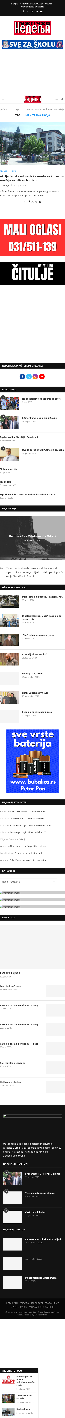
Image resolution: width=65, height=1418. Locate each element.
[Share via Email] (40, 201)
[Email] (41, 11)
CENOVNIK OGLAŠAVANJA (31, 4)
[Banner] (32, 906)
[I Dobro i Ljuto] (32, 947)
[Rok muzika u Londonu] (55, 1067)
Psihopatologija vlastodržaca (40, 1277)
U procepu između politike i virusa (28, 846)
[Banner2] (32, 899)
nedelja (6, 185)
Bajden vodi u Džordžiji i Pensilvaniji (19, 437)
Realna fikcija (23, 1409)
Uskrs (3, 825)
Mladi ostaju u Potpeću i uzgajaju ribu (42, 596)
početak (4, 109)
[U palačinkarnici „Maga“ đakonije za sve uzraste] (9, 620)
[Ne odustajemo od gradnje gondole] (9, 403)
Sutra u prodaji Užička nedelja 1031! (29, 832)
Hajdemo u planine (10, 1082)
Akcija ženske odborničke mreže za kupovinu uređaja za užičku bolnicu (32, 178)
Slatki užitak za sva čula (35, 692)
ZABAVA (33, 1306)
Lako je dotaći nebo (10, 986)
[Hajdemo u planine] (55, 1087)
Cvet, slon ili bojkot (35, 1212)
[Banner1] (32, 892)
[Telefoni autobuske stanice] (12, 1197)
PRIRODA (24, 1303)
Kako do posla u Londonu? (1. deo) (19, 1043)
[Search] (61, 99)
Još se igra (5, 481)
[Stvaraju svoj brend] (9, 678)
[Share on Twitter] (32, 201)
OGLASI (48, 4)
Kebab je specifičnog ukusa (37, 711)
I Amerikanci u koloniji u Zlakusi (39, 417)
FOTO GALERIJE (46, 1306)
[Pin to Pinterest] (36, 201)
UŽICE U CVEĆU (19, 1306)
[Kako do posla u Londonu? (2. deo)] (55, 1029)
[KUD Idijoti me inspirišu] (9, 659)
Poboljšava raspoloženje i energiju (28, 860)
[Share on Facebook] (29, 201)
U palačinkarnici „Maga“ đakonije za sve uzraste (41, 617)
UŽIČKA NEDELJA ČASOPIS (32, 7)
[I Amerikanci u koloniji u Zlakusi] (9, 422)
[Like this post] (25, 201)
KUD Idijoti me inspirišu (35, 654)
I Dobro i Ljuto (10, 973)
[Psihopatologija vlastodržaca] (12, 1282)
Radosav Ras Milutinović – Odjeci (32, 536)
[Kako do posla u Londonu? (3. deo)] (55, 1010)
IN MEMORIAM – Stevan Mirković (29, 811)
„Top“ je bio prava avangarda (38, 635)
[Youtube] (37, 11)
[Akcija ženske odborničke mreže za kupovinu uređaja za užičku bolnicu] (32, 143)
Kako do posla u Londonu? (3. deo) (19, 1005)
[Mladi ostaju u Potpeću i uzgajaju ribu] (9, 601)
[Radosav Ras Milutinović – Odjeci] (12, 1244)
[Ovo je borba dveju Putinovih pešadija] (9, 454)
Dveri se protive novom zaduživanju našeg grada (25, 1380)
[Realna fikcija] (8, 1412)
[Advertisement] (32, 74)
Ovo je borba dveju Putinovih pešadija (43, 449)
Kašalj (21, 839)
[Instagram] (32, 11)
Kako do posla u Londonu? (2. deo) (19, 1024)
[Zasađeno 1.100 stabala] (8, 1398)
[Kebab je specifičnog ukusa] (9, 716)
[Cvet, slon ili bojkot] (12, 1217)
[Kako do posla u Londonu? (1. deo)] (55, 1048)
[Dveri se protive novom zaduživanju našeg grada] (8, 1379)
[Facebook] (23, 11)
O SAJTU (14, 4)
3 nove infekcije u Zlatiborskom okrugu (30, 825)
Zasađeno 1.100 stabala (24, 1397)
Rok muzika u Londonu (12, 1062)
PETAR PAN (12, 1303)
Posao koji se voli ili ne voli (28, 853)
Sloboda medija (8, 469)
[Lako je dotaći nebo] (55, 991)
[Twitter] (28, 11)
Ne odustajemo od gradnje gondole (41, 398)
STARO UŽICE (52, 1303)
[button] (3, 538)
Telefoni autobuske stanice (40, 1192)
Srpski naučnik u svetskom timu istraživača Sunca (27, 494)
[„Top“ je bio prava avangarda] (9, 640)
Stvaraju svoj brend (32, 673)
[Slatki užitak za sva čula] (9, 697)
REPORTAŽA (37, 1303)
